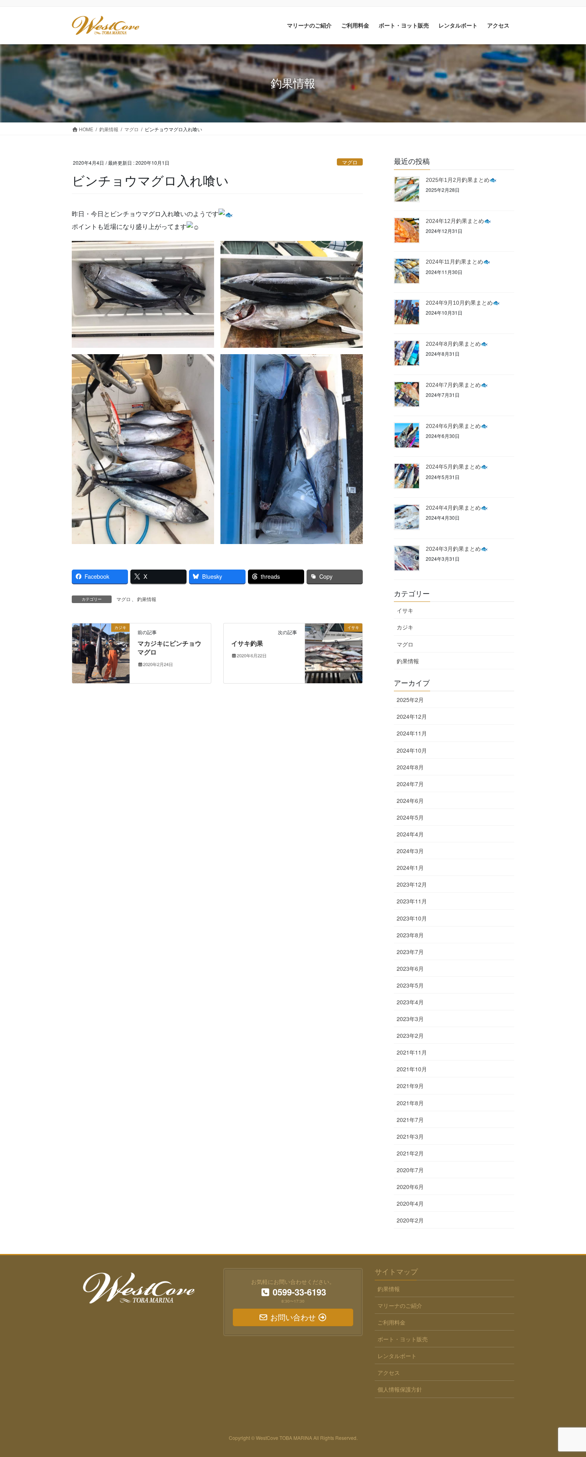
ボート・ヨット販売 (403, 1339)
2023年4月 (410, 1002)
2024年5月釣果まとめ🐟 (457, 466)
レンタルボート (397, 1356)
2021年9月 (410, 1086)
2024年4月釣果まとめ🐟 (457, 508)
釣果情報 (146, 598)
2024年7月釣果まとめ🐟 (457, 385)
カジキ (405, 627)
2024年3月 (410, 851)
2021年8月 (410, 1103)
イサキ (405, 610)
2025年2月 (410, 700)
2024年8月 (410, 767)
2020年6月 (410, 1187)
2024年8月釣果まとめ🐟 (457, 344)
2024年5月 (410, 817)
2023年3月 (410, 1019)
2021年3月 (410, 1136)
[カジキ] (101, 652)
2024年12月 (412, 716)
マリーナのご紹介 (400, 1305)
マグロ (350, 162)
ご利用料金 (391, 1322)
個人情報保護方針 (400, 1389)
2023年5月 (410, 985)
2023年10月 (412, 918)
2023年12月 (412, 884)
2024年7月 (410, 784)
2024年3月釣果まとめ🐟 (457, 549)
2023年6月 (410, 968)
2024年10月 (412, 750)
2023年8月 (410, 935)
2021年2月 (410, 1153)
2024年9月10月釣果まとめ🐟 (462, 303)
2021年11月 (412, 1052)
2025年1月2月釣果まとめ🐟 (461, 180)
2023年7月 (410, 952)
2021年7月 (410, 1120)
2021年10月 (412, 1069)
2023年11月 (412, 901)
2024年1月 (410, 867)
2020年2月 (410, 1220)
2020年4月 (410, 1203)
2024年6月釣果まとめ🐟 (457, 426)
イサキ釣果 (247, 643)
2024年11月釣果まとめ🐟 (458, 261)
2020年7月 (410, 1170)
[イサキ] (333, 652)
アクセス (389, 1372)
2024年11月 (412, 733)
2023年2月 (410, 1035)
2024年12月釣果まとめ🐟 (458, 221)
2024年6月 (410, 800)
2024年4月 (410, 834)
